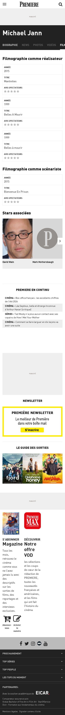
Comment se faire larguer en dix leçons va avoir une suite (31, 323)
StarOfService (44, 701)
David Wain (8, 262)
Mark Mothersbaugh (43, 262)
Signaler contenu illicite (29, 711)
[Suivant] (60, 241)
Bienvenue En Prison (16, 191)
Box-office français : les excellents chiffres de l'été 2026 (32, 299)
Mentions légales (10, 711)
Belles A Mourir (13, 114)
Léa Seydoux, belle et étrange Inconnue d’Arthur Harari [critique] (30, 307)
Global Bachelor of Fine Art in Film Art (19, 701)
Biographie (10, 45)
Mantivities (10, 81)
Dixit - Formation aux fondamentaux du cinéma (23, 704)
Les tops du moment (14, 677)
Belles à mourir (13, 147)
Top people (9, 669)
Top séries (8, 661)
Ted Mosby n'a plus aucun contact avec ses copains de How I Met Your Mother (31, 315)
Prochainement (12, 653)
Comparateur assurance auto (15, 698)
